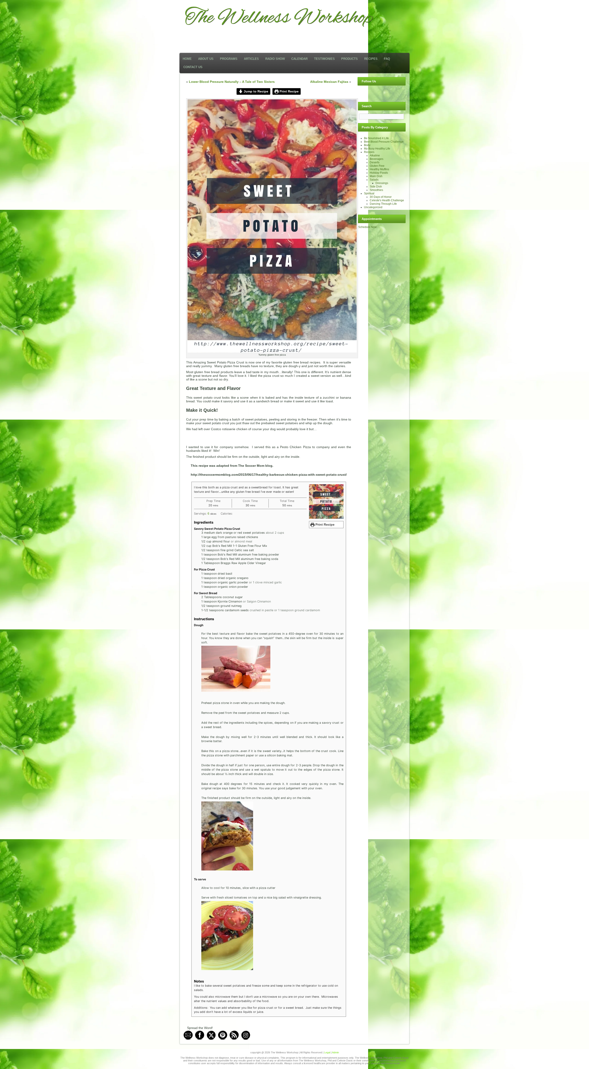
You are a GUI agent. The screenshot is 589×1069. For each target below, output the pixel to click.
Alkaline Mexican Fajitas (329, 82)
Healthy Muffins (379, 169)
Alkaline (375, 155)
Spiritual (369, 193)
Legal (327, 1052)
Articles (251, 59)
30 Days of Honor (381, 197)
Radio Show (275, 59)
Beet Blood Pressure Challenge (384, 141)
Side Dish (376, 186)
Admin (335, 1052)
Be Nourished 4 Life (376, 138)
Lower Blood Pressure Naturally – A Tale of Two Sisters (232, 82)
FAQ (387, 59)
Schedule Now (367, 227)
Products (349, 59)
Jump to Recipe (255, 91)
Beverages (376, 159)
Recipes (371, 59)
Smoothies (376, 190)
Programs (228, 59)
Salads (374, 179)
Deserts (374, 162)
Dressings (381, 183)
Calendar (299, 59)
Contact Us (192, 67)
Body (367, 145)
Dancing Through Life (383, 203)
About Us (206, 59)
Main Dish (376, 176)
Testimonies (324, 59)
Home (187, 59)
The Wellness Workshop (279, 18)
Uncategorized (373, 207)
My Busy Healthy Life (377, 148)
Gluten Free (377, 165)
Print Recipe (289, 91)
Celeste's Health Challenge (387, 200)
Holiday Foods (379, 172)
